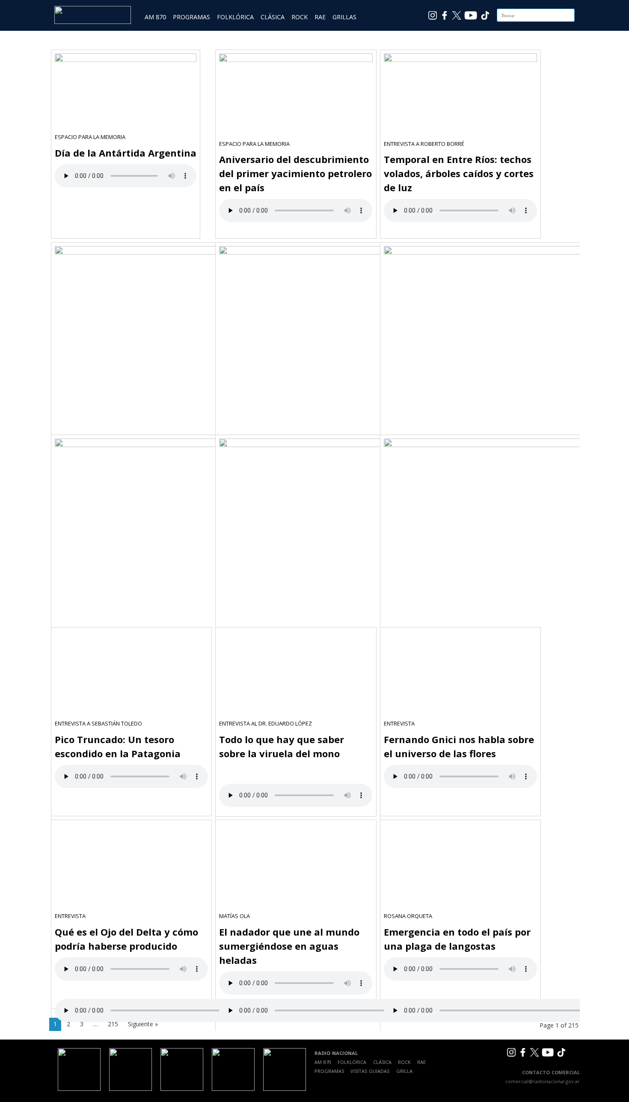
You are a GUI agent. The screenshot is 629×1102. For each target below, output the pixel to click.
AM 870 (155, 17)
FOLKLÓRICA (235, 17)
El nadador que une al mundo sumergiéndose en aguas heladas (289, 945)
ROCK (299, 17)
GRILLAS (344, 17)
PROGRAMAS (191, 17)
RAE (320, 17)
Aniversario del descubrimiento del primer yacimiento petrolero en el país (295, 173)
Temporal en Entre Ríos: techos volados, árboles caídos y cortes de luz (459, 173)
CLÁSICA (273, 17)
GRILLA (404, 1071)
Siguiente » (143, 1024)
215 (113, 1024)
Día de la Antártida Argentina (125, 152)
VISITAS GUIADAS (369, 1071)
